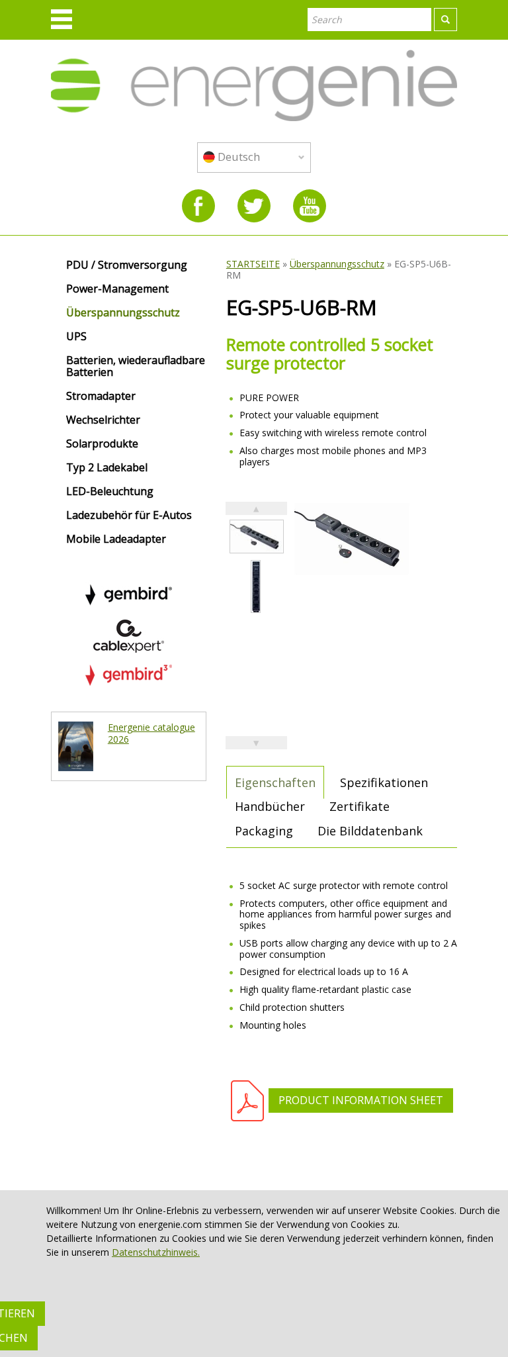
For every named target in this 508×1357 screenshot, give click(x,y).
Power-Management (117, 289)
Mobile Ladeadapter (116, 539)
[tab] (275, 782)
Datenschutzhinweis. (156, 1252)
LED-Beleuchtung (109, 491)
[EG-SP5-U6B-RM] (257, 537)
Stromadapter (101, 396)
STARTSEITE (253, 263)
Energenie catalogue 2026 (151, 733)
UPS (76, 337)
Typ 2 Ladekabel (107, 468)
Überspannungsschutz (337, 263)
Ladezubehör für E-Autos (129, 515)
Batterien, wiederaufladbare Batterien (135, 366)
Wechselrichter (103, 420)
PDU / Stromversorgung (126, 265)
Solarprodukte (102, 444)
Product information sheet (360, 1100)
